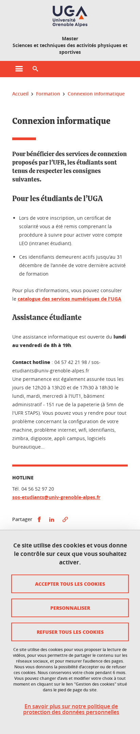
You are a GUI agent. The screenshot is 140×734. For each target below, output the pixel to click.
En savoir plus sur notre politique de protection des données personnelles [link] (71, 709)
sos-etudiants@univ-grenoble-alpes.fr (56, 497)
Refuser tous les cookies (70, 631)
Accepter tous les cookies (70, 583)
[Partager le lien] (65, 519)
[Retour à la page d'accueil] (70, 16)
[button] (35, 69)
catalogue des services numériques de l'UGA (69, 299)
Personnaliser (70, 607)
